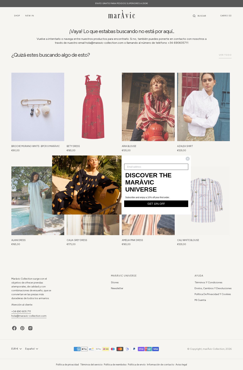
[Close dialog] (187, 158)
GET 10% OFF (156, 203)
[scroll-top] (235, 362)
